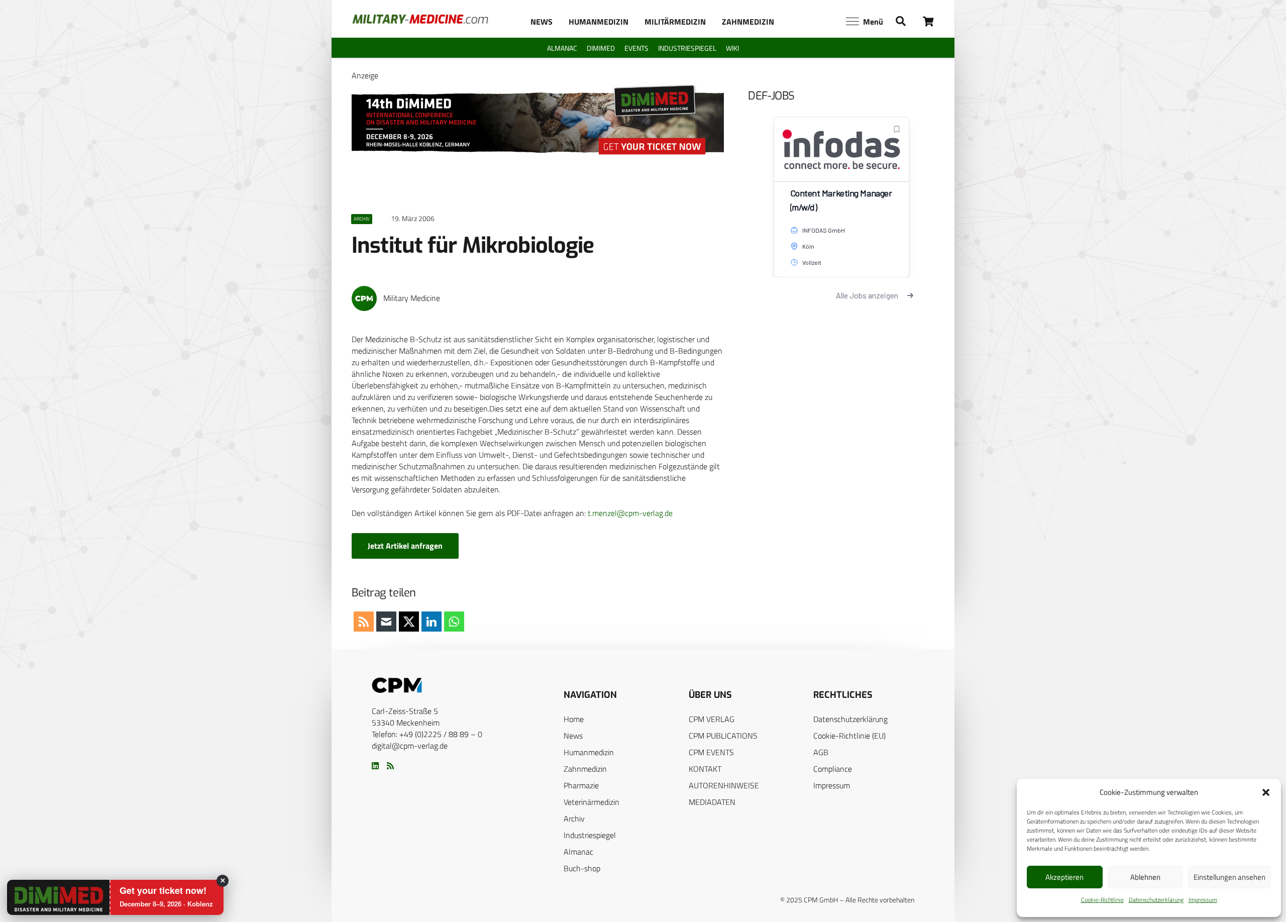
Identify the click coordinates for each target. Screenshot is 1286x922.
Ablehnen (1145, 877)
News (573, 736)
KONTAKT (705, 769)
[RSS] (390, 766)
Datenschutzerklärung (1156, 899)
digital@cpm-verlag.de (410, 746)
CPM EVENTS (711, 752)
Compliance (832, 769)
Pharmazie (581, 785)
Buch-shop (582, 868)
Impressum (1203, 899)
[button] (1266, 792)
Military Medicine (411, 298)
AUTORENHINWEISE (724, 785)
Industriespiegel (590, 835)
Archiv (574, 818)
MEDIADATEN (712, 802)
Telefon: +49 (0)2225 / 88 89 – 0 (427, 734)
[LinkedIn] (375, 766)
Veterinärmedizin (591, 802)
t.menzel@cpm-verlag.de (630, 513)
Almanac (578, 852)
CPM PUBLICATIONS (723, 736)
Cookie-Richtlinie (1102, 899)
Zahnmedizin (585, 769)
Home (574, 719)
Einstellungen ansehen (1229, 877)
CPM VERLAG (711, 719)
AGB (820, 752)
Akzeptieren (1064, 877)
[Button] (928, 21)
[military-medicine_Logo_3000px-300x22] (420, 19)
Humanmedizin (589, 752)
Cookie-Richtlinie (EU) (849, 736)
